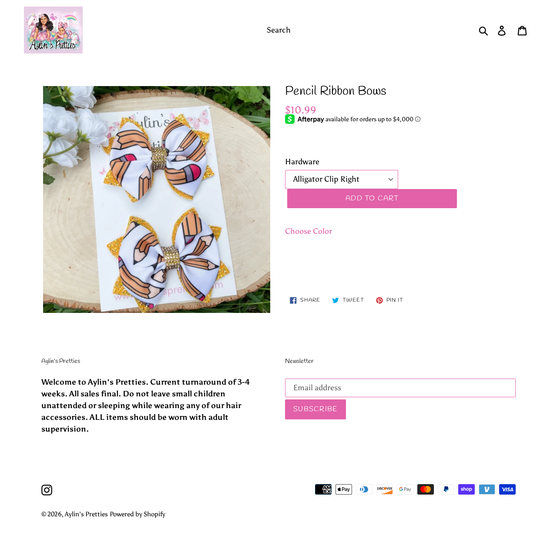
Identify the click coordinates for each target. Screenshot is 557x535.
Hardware (302, 161)
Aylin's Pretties (86, 514)
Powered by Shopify (137, 514)
